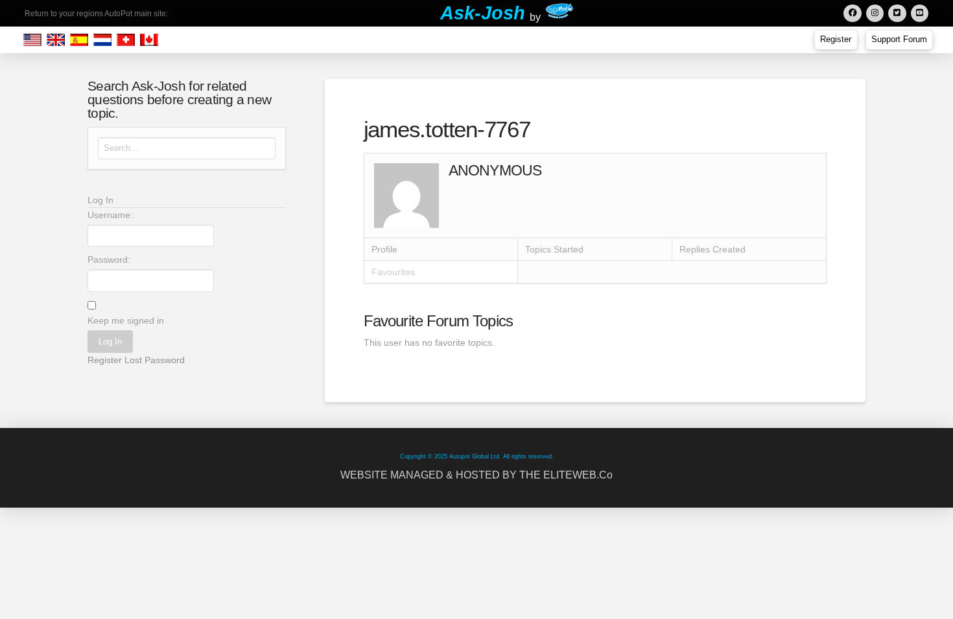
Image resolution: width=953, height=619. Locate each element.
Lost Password (154, 360)
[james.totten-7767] (406, 195)
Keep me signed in (126, 320)
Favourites (393, 272)
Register (105, 360)
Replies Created (712, 249)
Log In (110, 341)
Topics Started (554, 249)
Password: (109, 259)
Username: (110, 215)
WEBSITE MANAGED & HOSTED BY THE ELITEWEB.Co (476, 474)
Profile (384, 249)
